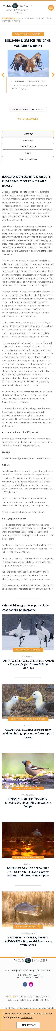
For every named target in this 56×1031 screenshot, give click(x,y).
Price (28, 153)
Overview (28, 134)
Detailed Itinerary (28, 159)
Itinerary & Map (28, 147)
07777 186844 (32, 975)
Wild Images (11, 996)
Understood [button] (28, 1025)
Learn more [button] (26, 1017)
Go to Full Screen (28, 119)
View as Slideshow (19, 109)
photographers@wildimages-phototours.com (31, 970)
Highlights (28, 140)
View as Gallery (38, 109)
